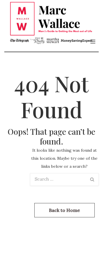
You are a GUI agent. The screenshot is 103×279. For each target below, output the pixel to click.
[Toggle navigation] (93, 42)
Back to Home (64, 210)
